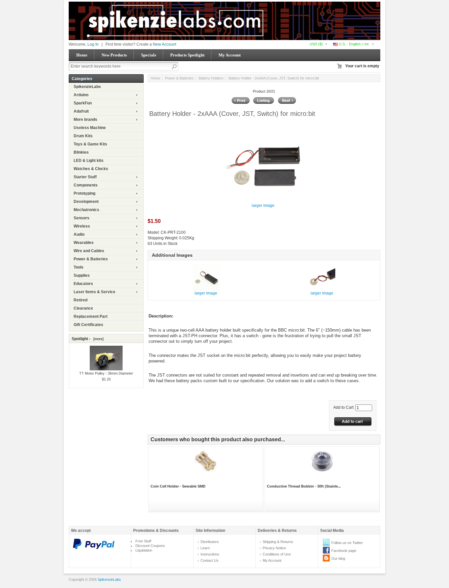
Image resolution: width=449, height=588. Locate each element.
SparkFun (83, 103)
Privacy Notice (274, 548)
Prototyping (84, 193)
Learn (205, 548)
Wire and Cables (89, 251)
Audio (79, 234)
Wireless (82, 226)
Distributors (210, 542)
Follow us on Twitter (347, 543)
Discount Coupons (150, 546)
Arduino (81, 95)
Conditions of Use (277, 554)
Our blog (338, 558)
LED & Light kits (89, 160)
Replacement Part (90, 316)
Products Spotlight (187, 55)
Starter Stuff (85, 177)
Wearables (84, 242)
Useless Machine (90, 127)
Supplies (82, 275)
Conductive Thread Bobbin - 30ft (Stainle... (304, 486)
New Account (164, 44)
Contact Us (210, 560)
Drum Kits (83, 136)
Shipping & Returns (278, 542)
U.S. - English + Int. (353, 44)
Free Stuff (143, 541)
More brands (85, 119)
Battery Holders (211, 78)
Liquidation (143, 550)
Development (86, 201)
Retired (80, 300)
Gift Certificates (88, 324)
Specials (148, 55)
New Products (114, 55)
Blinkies (81, 152)
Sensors (81, 218)
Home (81, 55)
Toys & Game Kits (90, 144)
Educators (83, 283)
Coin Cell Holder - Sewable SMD (178, 486)
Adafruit (81, 111)
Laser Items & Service (94, 292)
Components (86, 185)
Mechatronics (86, 209)
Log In (93, 44)
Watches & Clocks (91, 168)
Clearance (83, 308)
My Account (230, 55)
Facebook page (343, 551)
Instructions (210, 554)
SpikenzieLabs (87, 86)
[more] (97, 339)
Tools (78, 267)
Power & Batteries (91, 259)
